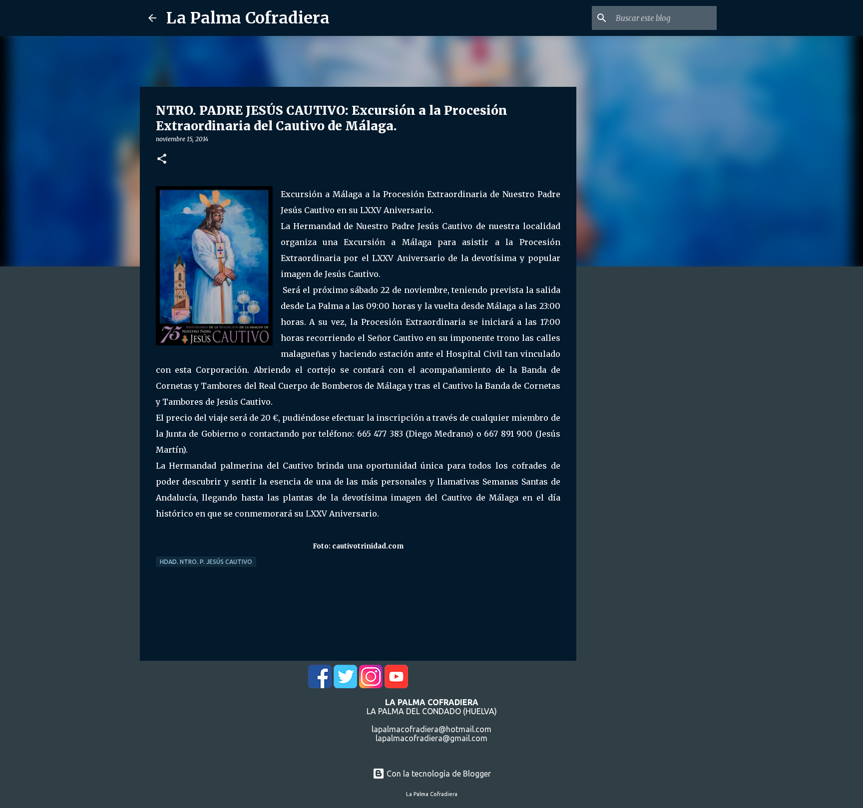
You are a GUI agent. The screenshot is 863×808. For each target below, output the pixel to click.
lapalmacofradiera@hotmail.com (431, 729)
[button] (162, 159)
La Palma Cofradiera (248, 18)
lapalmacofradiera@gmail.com (431, 738)
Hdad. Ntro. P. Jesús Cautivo (206, 561)
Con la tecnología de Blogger (438, 773)
